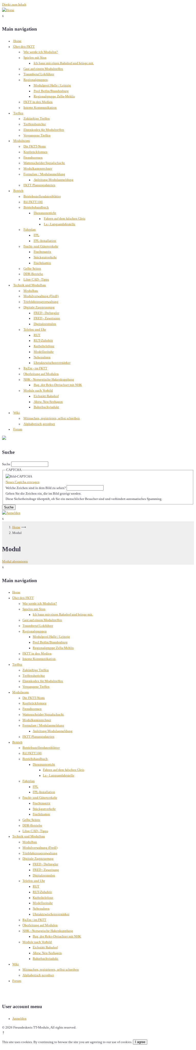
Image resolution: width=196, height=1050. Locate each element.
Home (17, 41)
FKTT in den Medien (38, 102)
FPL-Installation (45, 241)
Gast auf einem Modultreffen (43, 69)
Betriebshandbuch (36, 207)
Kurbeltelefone (44, 346)
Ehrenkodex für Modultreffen (43, 130)
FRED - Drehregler (46, 313)
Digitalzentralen (45, 324)
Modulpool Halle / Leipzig (52, 85)
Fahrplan (29, 229)
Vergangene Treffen (37, 135)
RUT (37, 335)
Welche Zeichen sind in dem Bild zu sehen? (36, 488)
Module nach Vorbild (38, 390)
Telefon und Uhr (34, 329)
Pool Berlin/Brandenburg (51, 91)
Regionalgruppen (35, 80)
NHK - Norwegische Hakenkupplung (48, 379)
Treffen (18, 113)
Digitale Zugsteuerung (39, 307)
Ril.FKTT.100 (33, 202)
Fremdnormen (33, 157)
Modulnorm (21, 141)
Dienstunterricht (45, 213)
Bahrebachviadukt (46, 407)
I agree (140, 1042)
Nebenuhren (42, 357)
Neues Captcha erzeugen (23, 482)
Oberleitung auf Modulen (41, 374)
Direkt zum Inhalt (14, 4)
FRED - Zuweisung (47, 318)
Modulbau (30, 291)
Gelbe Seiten (32, 268)
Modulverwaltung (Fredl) (40, 296)
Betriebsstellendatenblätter (42, 196)
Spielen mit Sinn (34, 57)
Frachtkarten (42, 263)
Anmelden (19, 1018)
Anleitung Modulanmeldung (54, 180)
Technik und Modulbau (29, 285)
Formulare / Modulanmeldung (44, 174)
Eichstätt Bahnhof (46, 396)
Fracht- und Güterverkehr (40, 246)
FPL (36, 235)
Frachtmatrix (42, 252)
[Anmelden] (11, 513)
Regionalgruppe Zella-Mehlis (54, 96)
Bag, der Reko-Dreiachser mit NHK (58, 385)
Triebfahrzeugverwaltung (40, 302)
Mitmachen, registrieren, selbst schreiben (51, 418)
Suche (6, 464)
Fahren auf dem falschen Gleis (64, 218)
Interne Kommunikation (40, 107)
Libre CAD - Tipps (36, 279)
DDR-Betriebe (33, 274)
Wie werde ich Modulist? (40, 52)
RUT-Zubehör (43, 340)
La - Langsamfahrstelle (59, 224)
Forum (17, 429)
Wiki (16, 413)
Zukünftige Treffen (36, 118)
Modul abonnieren (15, 561)
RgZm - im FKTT (35, 368)
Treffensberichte (34, 124)
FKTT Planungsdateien (39, 185)
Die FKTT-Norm (34, 146)
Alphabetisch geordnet (39, 424)
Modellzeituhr (44, 352)
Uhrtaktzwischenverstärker (52, 363)
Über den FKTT (24, 46)
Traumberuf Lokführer (38, 74)
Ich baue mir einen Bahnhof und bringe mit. (64, 63)
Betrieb (18, 191)
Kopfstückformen (35, 152)
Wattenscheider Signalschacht (44, 163)
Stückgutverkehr (45, 257)
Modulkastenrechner (37, 168)
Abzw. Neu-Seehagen (48, 402)
